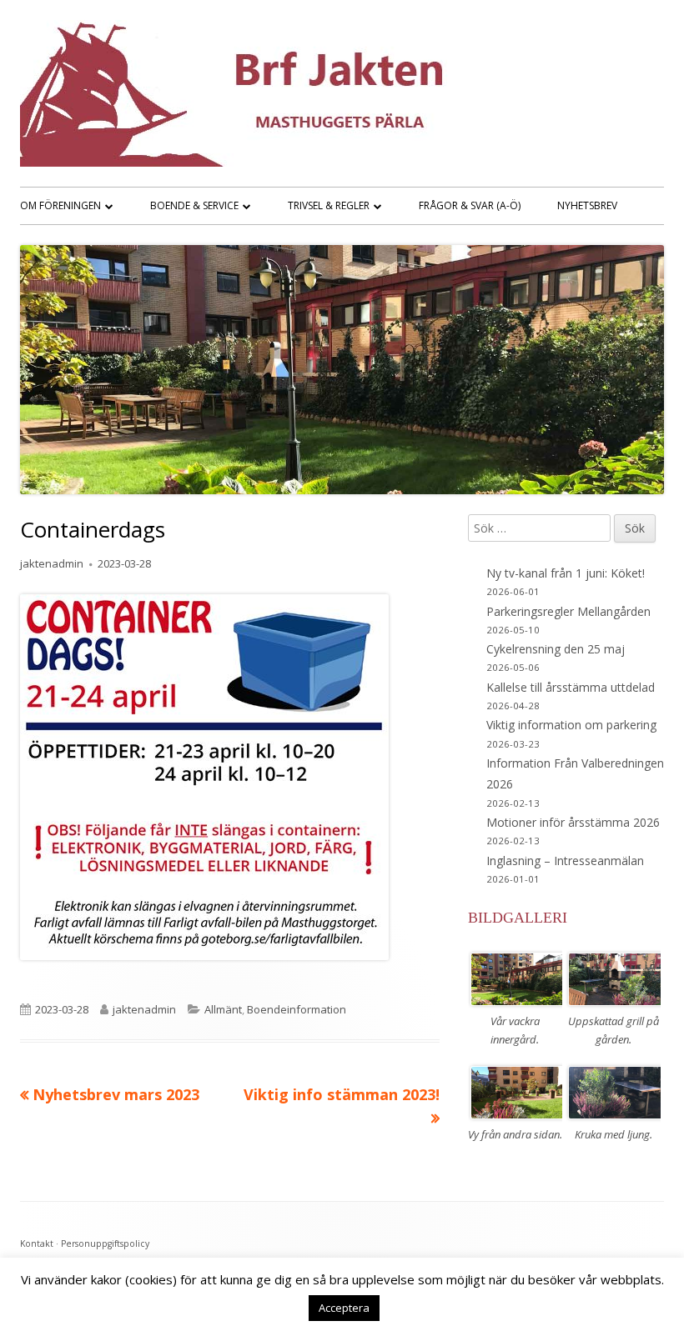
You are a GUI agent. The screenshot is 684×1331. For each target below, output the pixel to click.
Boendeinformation (296, 1009)
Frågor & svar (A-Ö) (470, 205)
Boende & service (194, 205)
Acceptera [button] (344, 1307)
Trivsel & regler (329, 205)
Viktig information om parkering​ (571, 725)
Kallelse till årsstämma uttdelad (570, 687)
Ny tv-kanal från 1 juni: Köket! (565, 573)
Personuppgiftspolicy (105, 1243)
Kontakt (36, 1243)
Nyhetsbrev (587, 205)
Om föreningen (60, 205)
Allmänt (223, 1009)
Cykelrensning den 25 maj (555, 649)
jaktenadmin (51, 563)
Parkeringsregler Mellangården (568, 611)
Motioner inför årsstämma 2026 (573, 822)
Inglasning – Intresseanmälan (565, 860)
